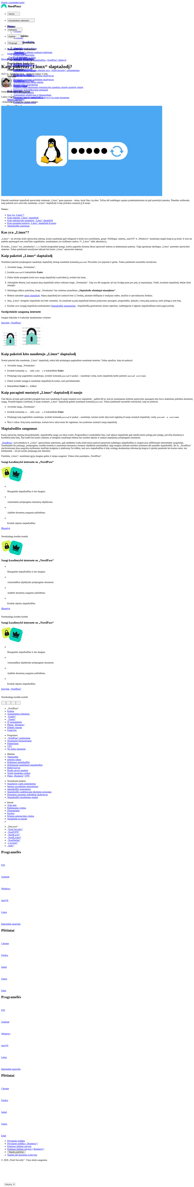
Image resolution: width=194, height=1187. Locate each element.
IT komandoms (14, 722)
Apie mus (12, 805)
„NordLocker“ (14, 837)
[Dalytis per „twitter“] (3, 703)
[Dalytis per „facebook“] (8, 703)
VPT (9, 746)
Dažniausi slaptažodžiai (18, 762)
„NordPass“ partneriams (18, 738)
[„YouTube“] (2, 1171)
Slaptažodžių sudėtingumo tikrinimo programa (29, 792)
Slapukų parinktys (16, 1152)
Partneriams (12, 743)
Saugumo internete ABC (20, 59)
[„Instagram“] (2, 1177)
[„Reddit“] (2, 1174)
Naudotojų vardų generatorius (21, 783)
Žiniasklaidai (13, 810)
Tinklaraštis (12, 757)
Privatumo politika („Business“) (22, 1143)
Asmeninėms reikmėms (18, 714)
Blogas (4, 59)
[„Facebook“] (2, 1168)
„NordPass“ (7, 442)
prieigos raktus (14, 759)
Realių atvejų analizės (17, 770)
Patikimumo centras (16, 808)
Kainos (10, 26)
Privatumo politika (16, 1141)
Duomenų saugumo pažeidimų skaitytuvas (27, 794)
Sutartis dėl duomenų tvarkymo (22, 1155)
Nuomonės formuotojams (19, 740)
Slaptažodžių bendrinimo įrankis (22, 797)
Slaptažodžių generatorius (63, 306)
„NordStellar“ (13, 840)
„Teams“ (11, 719)
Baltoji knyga (13, 767)
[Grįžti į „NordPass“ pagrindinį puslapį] (11, 8)
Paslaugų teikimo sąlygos (19, 1146)
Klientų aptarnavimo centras (20, 816)
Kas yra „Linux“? (15, 215)
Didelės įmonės (14, 727)
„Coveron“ (12, 843)
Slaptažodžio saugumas (18, 226)
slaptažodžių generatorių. (19, 789)
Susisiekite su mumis (17, 818)
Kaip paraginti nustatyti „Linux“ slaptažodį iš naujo (31, 223)
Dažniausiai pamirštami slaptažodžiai (24, 765)
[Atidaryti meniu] (2, 54)
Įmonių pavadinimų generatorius (22, 786)
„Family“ (11, 716)
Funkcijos (12, 730)
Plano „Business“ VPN (18, 776)
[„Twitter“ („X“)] (2, 1165)
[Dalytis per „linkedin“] (13, 703)
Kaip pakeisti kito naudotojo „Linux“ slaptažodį (30, 220)
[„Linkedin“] (2, 1180)
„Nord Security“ (15, 829)
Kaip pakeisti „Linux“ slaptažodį (22, 217)
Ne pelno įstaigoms (16, 749)
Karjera (10, 813)
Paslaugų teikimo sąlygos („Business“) (25, 1149)
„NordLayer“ (13, 834)
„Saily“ (10, 845)
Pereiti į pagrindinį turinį (12, 2)
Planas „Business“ (16, 724)
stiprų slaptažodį (32, 295)
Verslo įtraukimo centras (18, 773)
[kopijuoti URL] (18, 703)
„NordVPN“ (13, 832)
